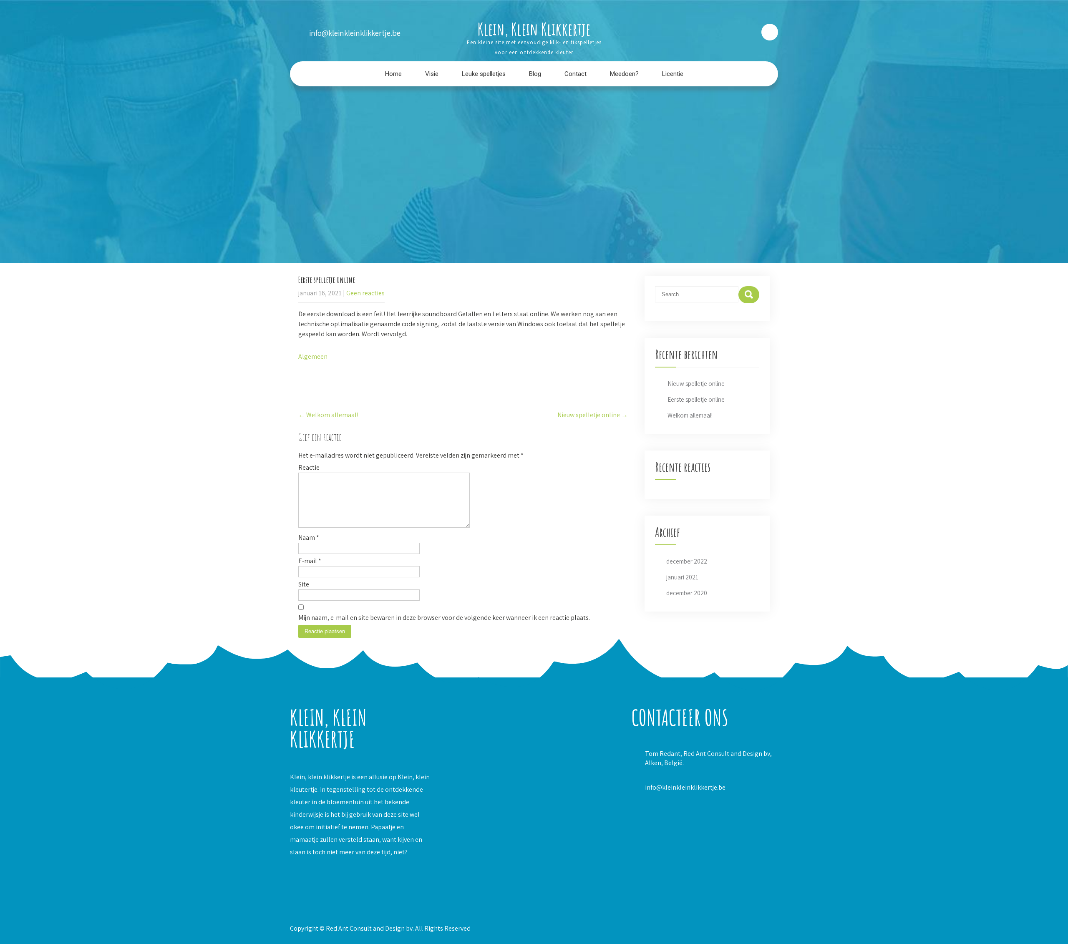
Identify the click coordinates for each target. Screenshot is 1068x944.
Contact (575, 74)
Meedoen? (624, 74)
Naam (308, 537)
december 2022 (686, 561)
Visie (431, 74)
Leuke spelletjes (484, 74)
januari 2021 (682, 577)
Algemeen (312, 356)
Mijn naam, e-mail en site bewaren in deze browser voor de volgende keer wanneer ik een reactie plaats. (444, 617)
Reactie (309, 467)
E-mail (309, 560)
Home (393, 74)
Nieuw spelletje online (592, 414)
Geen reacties (365, 293)
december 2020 (686, 593)
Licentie (672, 74)
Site (303, 584)
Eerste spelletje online (696, 399)
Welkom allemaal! (328, 414)
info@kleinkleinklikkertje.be (685, 787)
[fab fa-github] (746, 32)
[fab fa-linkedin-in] (724, 32)
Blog (535, 74)
